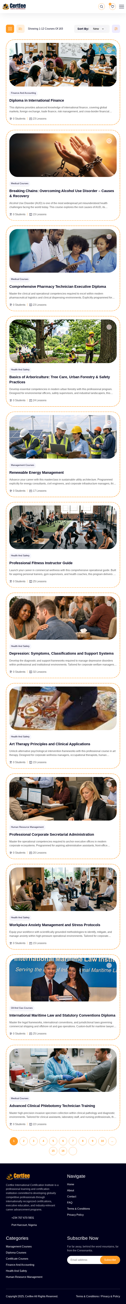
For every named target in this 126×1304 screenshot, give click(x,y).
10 (102, 1141)
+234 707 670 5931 (22, 1217)
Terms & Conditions (78, 1208)
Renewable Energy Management (36, 472)
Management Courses (19, 1246)
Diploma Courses (16, 1252)
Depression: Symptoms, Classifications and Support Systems (61, 653)
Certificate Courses (17, 1258)
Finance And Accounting (20, 1264)
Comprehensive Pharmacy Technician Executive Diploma (57, 286)
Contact (71, 1196)
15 (53, 1150)
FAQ (69, 1202)
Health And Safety (16, 1270)
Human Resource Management (24, 1277)
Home (70, 1184)
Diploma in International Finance (36, 100)
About (70, 1190)
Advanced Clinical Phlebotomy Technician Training (52, 1106)
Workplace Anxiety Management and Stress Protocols (54, 925)
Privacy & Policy (110, 1296)
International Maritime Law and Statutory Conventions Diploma (62, 1015)
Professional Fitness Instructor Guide (41, 563)
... (112, 1141)
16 (63, 1150)
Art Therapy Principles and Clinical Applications (49, 744)
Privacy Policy (75, 1214)
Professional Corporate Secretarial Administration (51, 834)
